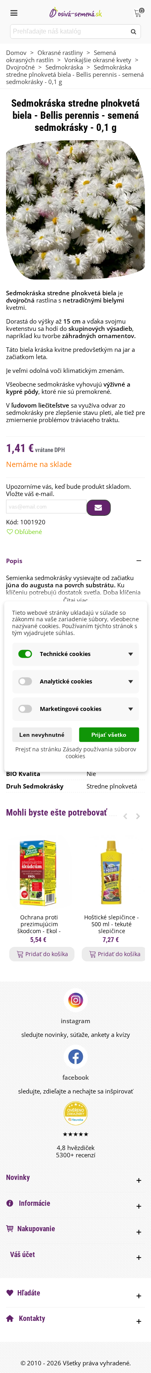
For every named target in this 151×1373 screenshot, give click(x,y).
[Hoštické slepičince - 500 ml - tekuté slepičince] (112, 872)
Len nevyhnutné (41, 734)
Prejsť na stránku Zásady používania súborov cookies (75, 752)
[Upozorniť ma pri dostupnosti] (99, 508)
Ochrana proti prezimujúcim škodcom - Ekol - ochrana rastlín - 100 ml (39, 931)
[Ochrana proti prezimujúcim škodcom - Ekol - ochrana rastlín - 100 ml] (39, 872)
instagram (75, 1021)
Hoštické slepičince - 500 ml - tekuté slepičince (111, 924)
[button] (75, 561)
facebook (75, 1077)
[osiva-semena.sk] (76, 12)
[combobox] (68, 31)
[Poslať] (134, 31)
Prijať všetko (108, 734)
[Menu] (13, 12)
